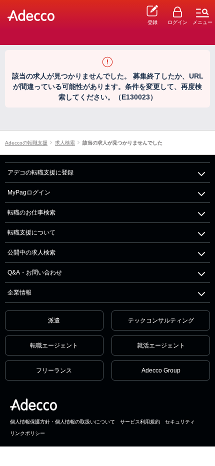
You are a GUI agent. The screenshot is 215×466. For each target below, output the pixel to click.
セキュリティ (180, 421)
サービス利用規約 (140, 421)
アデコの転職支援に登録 (41, 172)
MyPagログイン (29, 192)
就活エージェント (161, 345)
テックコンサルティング (161, 320)
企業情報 (20, 292)
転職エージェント (54, 345)
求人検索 (65, 143)
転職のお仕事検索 (32, 212)
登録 (153, 22)
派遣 (54, 320)
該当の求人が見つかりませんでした (122, 143)
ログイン (178, 22)
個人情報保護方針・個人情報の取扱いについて (62, 421)
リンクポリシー (27, 433)
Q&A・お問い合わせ (35, 272)
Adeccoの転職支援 (26, 143)
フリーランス (54, 370)
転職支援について (32, 232)
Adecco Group (161, 370)
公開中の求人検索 (32, 252)
